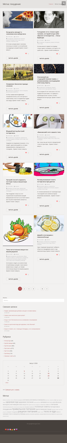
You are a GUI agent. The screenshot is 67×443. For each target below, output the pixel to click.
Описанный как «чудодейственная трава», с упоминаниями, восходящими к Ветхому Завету (48, 80)
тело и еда (17, 40)
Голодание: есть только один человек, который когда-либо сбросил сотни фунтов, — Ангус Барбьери (48, 35)
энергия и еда (14, 41)
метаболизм (20, 256)
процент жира (47, 138)
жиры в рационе (12, 256)
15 (48, 373)
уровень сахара (52, 89)
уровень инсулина (30, 414)
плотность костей (14, 189)
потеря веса (42, 87)
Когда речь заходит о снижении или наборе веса (16, 33)
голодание (41, 42)
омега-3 (13, 257)
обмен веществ (23, 404)
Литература (7, 340)
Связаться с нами (12, 390)
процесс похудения (12, 412)
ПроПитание (7, 346)
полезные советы (42, 406)
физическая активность (12, 92)
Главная (51, 4)
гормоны (52, 400)
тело (42, 412)
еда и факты (59, 400)
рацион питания (10, 40)
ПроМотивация (8, 343)
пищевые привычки (29, 407)
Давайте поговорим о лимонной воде (45, 236)
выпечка (47, 400)
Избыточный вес (7, 400)
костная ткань (15, 188)
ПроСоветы (7, 348)
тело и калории (16, 260)
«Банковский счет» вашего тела (49, 132)
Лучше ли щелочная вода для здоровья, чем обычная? (19, 324)
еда (55, 400)
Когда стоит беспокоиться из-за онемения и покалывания (20, 320)
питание (54, 404)
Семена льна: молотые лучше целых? (14, 315)
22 (48, 376)
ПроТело (6, 351)
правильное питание (19, 38)
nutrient (17, 36)
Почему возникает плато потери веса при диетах (46, 181)
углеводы (22, 260)
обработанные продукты (34, 404)
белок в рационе (18, 400)
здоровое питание (26, 402)
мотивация (14, 404)
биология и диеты (43, 137)
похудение (10, 38)
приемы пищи (55, 409)
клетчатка (50, 402)
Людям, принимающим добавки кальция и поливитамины (20, 311)
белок (12, 400)
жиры (4, 402)
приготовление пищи (43, 409)
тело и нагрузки (24, 90)
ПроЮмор (7, 353)
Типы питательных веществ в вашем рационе (17, 251)
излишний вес (52, 137)
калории (10, 188)
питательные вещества (19, 407)
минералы (6, 404)
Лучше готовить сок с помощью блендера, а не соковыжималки (22, 329)
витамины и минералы (37, 400)
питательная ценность (8, 407)
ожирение (10, 90)
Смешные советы (9, 356)
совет (39, 412)
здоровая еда (12, 402)
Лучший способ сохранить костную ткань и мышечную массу (16, 182)
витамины (26, 400)
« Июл (6, 382)
